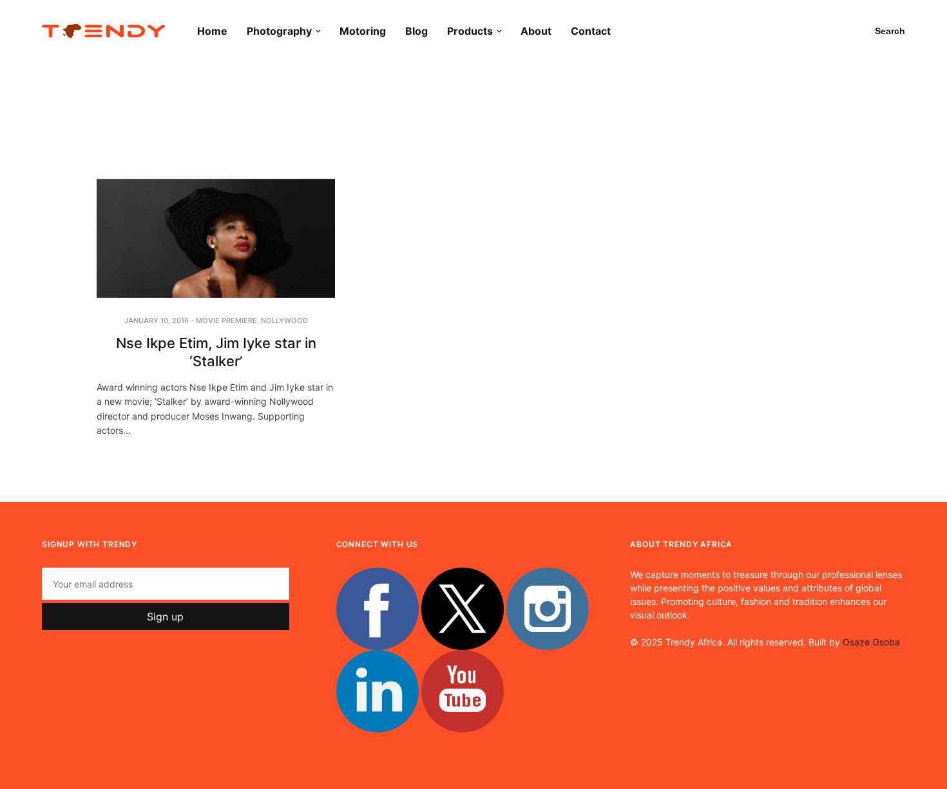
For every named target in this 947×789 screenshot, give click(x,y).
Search (890, 31)
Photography (279, 30)
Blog (416, 30)
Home (212, 30)
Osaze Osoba (871, 641)
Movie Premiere (226, 320)
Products (470, 30)
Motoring (363, 30)
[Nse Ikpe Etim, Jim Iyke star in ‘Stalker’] (216, 238)
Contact (591, 30)
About (536, 30)
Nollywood (284, 320)
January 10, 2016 (156, 320)
